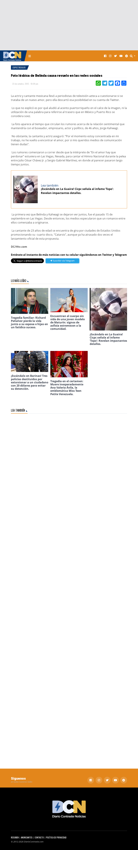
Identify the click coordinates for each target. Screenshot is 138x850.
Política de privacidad (56, 837)
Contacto (39, 837)
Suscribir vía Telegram (63, 260)
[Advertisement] (69, 25)
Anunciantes (26, 837)
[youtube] (121, 55)
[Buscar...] (133, 56)
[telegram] (126, 55)
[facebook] (105, 55)
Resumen (15, 837)
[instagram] (110, 55)
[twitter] (115, 55)
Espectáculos (19, 67)
